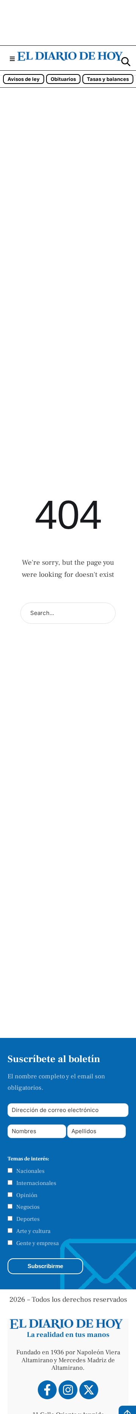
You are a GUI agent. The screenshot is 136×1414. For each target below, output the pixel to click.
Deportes (28, 1219)
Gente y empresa (37, 1243)
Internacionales (36, 1183)
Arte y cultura (33, 1231)
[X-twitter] (88, 1389)
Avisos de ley (24, 79)
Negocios (28, 1207)
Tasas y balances (108, 79)
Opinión (26, 1195)
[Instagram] (68, 1389)
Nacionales (30, 1171)
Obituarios (63, 79)
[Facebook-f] (47, 1389)
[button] (12, 58)
